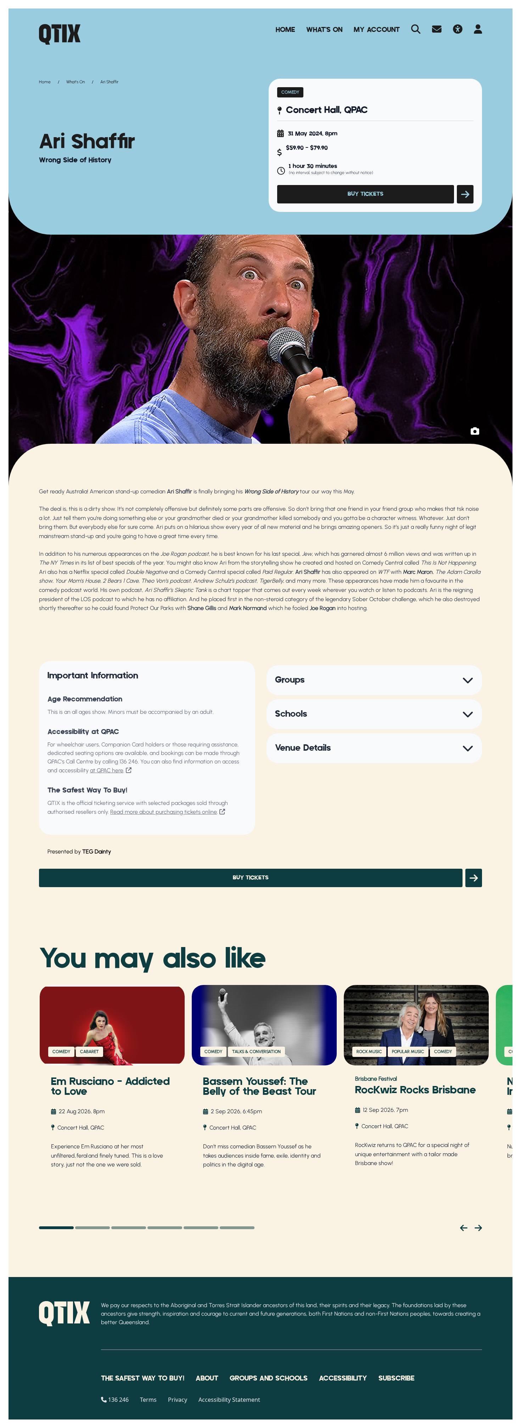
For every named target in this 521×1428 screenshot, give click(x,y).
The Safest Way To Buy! (142, 1378)
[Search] (416, 30)
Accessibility (343, 1378)
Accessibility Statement (229, 1400)
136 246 (128, 761)
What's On (324, 30)
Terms (148, 1400)
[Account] (478, 29)
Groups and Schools (269, 1378)
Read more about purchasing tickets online (163, 811)
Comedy (290, 92)
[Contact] (437, 29)
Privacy (177, 1400)
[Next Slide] (478, 1227)
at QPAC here (106, 770)
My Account (377, 30)
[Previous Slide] (463, 1227)
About (207, 1378)
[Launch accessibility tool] (458, 29)
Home (285, 30)
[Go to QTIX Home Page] (59, 34)
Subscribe (396, 1378)
